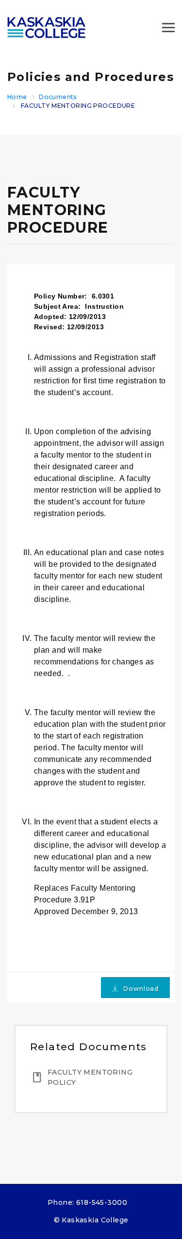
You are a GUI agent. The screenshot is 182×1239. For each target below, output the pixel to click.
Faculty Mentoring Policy (90, 1077)
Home (17, 96)
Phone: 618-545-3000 (87, 1202)
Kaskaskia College (95, 1220)
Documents (58, 96)
